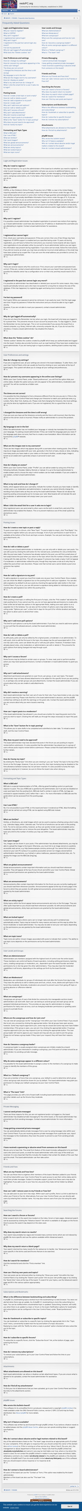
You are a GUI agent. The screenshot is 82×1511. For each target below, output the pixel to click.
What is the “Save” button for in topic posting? (21, 120)
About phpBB (21, 1413)
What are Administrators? (51, 31)
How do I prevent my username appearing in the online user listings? (22, 64)
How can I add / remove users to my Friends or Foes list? (59, 80)
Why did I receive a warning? (14, 115)
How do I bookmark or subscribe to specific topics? (58, 113)
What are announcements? (14, 145)
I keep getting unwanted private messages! (58, 63)
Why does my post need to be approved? (19, 122)
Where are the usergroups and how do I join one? (58, 39)
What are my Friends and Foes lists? (55, 76)
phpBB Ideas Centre (30, 1427)
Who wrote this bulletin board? (53, 139)
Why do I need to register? (13, 31)
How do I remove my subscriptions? (55, 120)
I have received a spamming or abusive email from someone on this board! (59, 67)
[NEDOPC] (10, 4)
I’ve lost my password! (12, 48)
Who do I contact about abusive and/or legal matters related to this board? (58, 144)
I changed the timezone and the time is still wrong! (20, 71)
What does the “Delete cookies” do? (17, 52)
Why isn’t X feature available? (53, 141)
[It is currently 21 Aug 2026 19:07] (74, 18)
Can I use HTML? (10, 135)
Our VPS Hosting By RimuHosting (41, 1498)
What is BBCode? (10, 133)
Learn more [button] (14, 1508)
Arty (40, 1496)
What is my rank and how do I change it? (19, 83)
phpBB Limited (67, 1408)
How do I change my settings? (15, 61)
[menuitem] (79, 10)
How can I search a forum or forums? (56, 89)
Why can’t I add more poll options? (16, 105)
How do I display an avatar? (14, 80)
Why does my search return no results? (56, 92)
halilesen (45, 1496)
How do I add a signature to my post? (17, 100)
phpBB (15, 437)
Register (12, 13)
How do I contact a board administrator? (57, 148)
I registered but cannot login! (14, 38)
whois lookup (13, 1446)
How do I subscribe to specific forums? (56, 117)
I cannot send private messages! (54, 61)
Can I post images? (11, 140)
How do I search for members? (53, 97)
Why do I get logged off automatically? (18, 50)
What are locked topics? (13, 150)
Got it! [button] (70, 1506)
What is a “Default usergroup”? (53, 50)
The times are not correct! (13, 68)
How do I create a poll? (12, 103)
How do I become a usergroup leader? (56, 43)
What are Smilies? (10, 138)
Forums (15, 10)
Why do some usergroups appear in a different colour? (59, 46)
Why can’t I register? (11, 36)
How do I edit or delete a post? (15, 98)
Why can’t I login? (10, 40)
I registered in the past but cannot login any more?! (20, 44)
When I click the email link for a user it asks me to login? (21, 86)
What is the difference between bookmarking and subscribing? (59, 108)
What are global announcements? (16, 143)
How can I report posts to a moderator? (18, 117)
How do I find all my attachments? (54, 130)
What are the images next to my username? (20, 78)
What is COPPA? (10, 33)
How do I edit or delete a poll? (15, 108)
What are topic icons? (12, 152)
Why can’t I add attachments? (14, 113)
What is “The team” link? (51, 52)
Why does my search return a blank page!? (58, 94)
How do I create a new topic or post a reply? (20, 96)
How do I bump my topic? (13, 125)
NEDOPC (5, 10)
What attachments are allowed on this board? (59, 128)
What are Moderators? (50, 33)
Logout (5, 13)
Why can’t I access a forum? (14, 110)
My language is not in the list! (15, 75)
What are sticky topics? (12, 147)
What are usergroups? (50, 36)
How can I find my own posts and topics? (57, 99)
